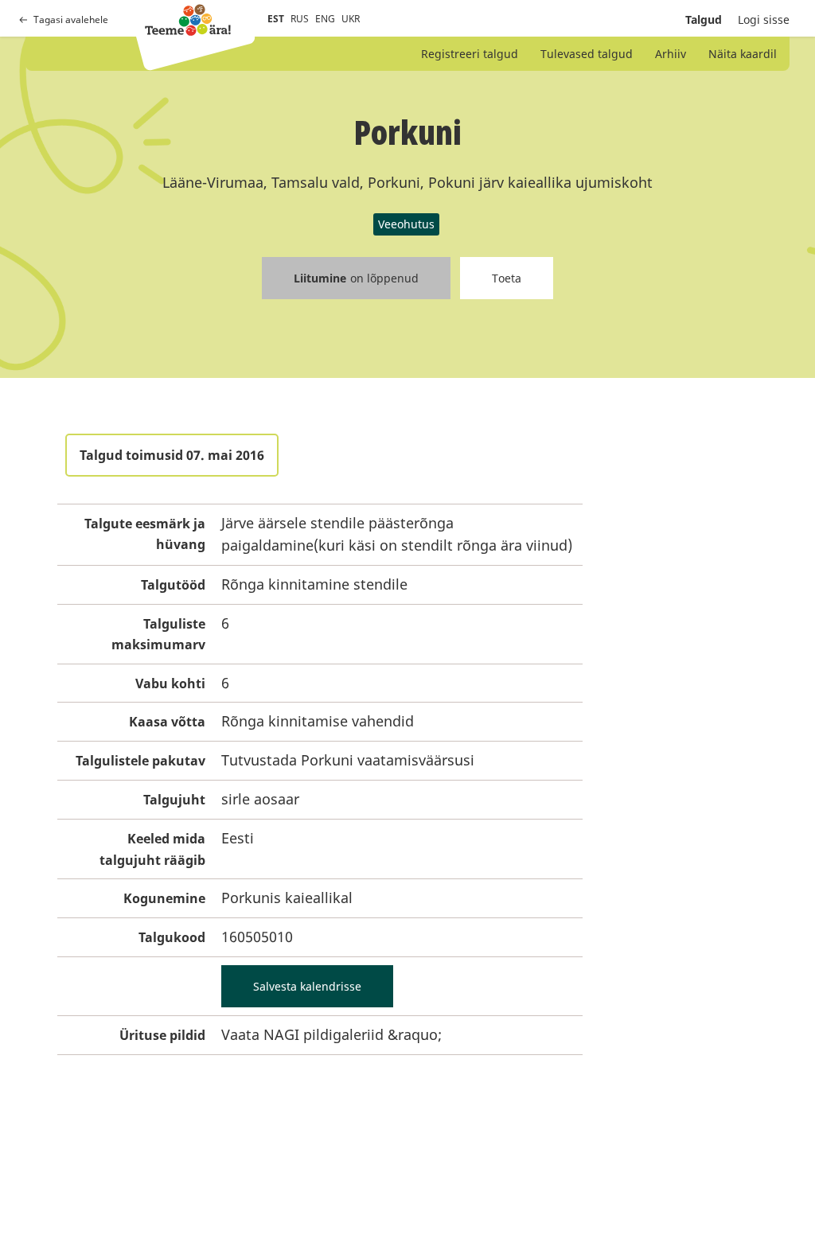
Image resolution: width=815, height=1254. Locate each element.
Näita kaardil (742, 53)
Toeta (506, 278)
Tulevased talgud (586, 53)
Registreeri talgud (469, 53)
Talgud (703, 19)
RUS (300, 18)
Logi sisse (764, 19)
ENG (325, 18)
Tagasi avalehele (70, 19)
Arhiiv (670, 53)
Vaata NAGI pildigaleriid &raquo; (331, 1034)
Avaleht (188, 20)
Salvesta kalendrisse (307, 986)
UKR (350, 18)
